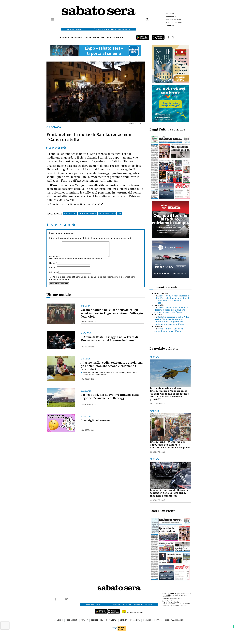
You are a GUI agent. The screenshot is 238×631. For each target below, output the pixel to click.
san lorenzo (103, 213)
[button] (143, 18)
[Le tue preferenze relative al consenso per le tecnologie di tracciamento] (233, 626)
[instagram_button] (173, 37)
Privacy (84, 620)
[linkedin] (53, 147)
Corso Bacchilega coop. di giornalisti (177, 593)
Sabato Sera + (115, 37)
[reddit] (61, 147)
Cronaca (64, 37)
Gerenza (124, 620)
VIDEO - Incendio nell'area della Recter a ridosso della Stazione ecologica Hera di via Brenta (171, 309)
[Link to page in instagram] (66, 599)
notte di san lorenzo (87, 213)
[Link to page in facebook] (55, 599)
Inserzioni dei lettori (173, 19)
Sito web (53, 272)
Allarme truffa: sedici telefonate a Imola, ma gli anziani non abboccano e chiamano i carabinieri (112, 366)
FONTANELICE (70, 213)
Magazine (98, 37)
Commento (55, 256)
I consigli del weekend (96, 420)
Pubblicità (170, 25)
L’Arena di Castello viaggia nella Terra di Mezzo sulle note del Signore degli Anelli (109, 339)
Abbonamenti (171, 16)
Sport (87, 37)
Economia (76, 37)
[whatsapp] (59, 147)
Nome (53, 263)
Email (53, 267)
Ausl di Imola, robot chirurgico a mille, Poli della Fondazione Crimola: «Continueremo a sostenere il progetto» (172, 299)
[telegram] (64, 147)
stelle (113, 213)
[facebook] (47, 147)
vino (119, 213)
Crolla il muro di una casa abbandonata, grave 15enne (168, 330)
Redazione (170, 13)
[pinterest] (56, 147)
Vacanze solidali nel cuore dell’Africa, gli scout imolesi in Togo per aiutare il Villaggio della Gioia (112, 313)
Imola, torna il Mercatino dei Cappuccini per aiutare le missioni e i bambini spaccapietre (170, 445)
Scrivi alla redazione (174, 22)
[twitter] (50, 147)
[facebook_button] (168, 37)
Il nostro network (134, 613)
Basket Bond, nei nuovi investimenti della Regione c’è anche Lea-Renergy (110, 396)
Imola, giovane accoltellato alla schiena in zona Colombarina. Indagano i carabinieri (169, 493)
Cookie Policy (97, 620)
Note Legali (111, 620)
